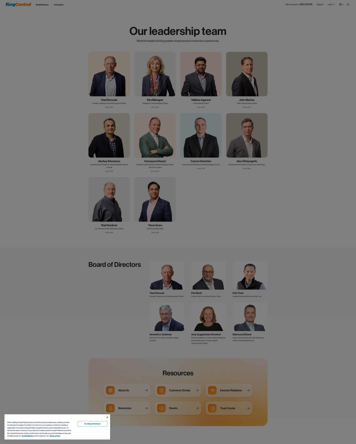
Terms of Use (55, 436)
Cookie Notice (27, 436)
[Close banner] (107, 417)
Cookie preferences (92, 424)
